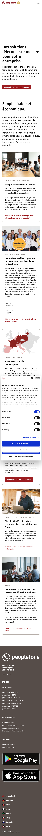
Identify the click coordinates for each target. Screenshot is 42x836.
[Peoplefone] (11, 4)
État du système (8, 747)
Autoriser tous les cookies (21, 444)
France (7, 809)
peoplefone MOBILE (9, 709)
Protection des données (10, 728)
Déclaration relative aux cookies (13, 731)
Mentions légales (8, 722)
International (10, 796)
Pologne (8, 818)
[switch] (37, 417)
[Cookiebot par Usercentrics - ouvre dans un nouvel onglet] (31, 378)
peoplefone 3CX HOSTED (11, 698)
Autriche (8, 805)
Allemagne (9, 800)
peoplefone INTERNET (10, 706)
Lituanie (8, 813)
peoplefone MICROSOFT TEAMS (13, 700)
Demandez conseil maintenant (16, 87)
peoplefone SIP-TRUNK (10, 692)
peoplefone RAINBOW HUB (11, 703)
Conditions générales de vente (13, 725)
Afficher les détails (29, 437)
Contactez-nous (7, 675)
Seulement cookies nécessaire (21, 456)
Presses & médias (8, 745)
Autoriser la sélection (21, 450)
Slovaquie (9, 822)
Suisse (7, 826)
